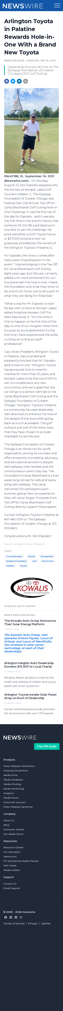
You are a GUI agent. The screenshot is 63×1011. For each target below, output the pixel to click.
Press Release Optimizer (18, 806)
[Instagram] (21, 917)
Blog (6, 825)
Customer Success (15, 802)
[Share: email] (25, 81)
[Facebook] (6, 917)
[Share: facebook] (7, 81)
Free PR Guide (47, 746)
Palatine (10, 566)
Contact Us (10, 883)
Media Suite (11, 775)
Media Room (11, 797)
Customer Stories (14, 829)
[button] (57, 5)
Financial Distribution (16, 770)
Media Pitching (12, 784)
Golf (34, 561)
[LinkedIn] (16, 917)
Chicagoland (46, 556)
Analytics (9, 793)
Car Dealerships (14, 556)
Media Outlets (12, 870)
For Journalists (12, 852)
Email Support (12, 888)
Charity (31, 556)
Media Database (13, 779)
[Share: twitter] (13, 81)
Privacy (32, 923)
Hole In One (47, 561)
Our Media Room (13, 834)
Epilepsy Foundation (16, 561)
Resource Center (14, 847)
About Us (9, 820)
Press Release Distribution (19, 766)
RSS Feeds (10, 865)
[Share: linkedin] (19, 81)
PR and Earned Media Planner (21, 861)
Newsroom (10, 856)
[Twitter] (11, 917)
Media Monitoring (14, 788)
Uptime (45, 923)
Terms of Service (14, 923)
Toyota (23, 566)
